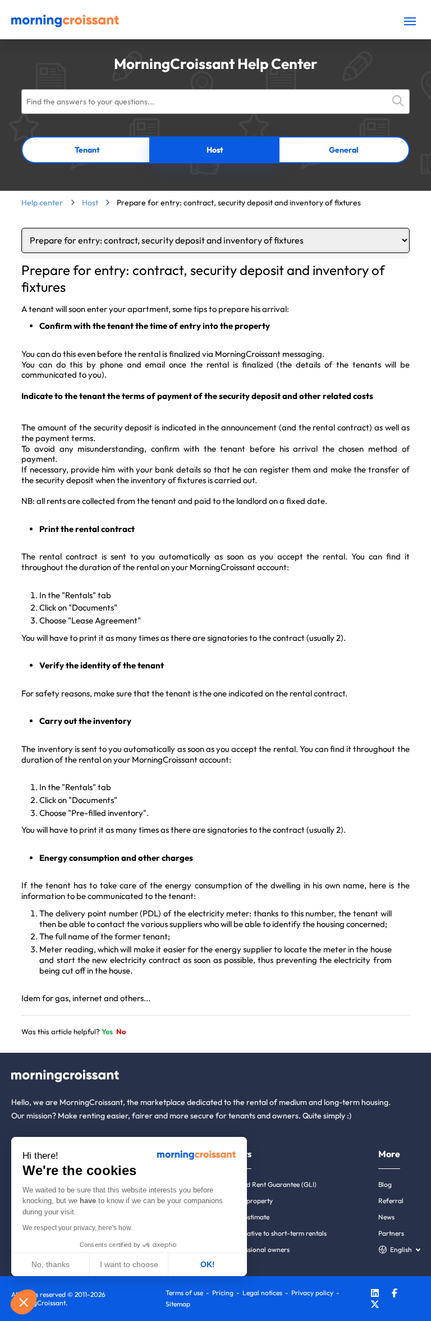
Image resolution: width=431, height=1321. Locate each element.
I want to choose (129, 1264)
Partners (391, 1233)
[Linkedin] (374, 1294)
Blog (385, 1184)
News (386, 1217)
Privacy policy (312, 1292)
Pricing (222, 1292)
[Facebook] (394, 1294)
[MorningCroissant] (65, 25)
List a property (250, 1200)
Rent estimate (248, 1217)
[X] (374, 1306)
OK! (207, 1264)
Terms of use (184, 1292)
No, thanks (50, 1264)
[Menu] (410, 21)
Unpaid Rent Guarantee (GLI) (272, 1184)
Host (215, 150)
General (344, 150)
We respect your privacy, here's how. (77, 1228)
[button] (23, 1301)
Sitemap (178, 1304)
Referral (391, 1200)
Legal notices (262, 1292)
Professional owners (259, 1249)
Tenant (87, 150)
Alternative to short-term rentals (277, 1233)
